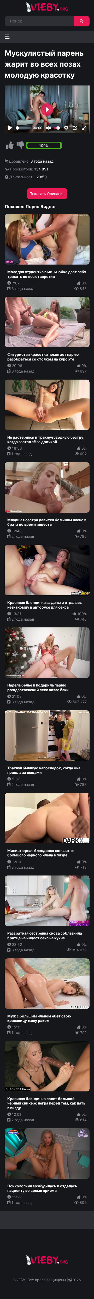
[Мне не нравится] (20, 145)
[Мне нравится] (10, 145)
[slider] (23, 127)
